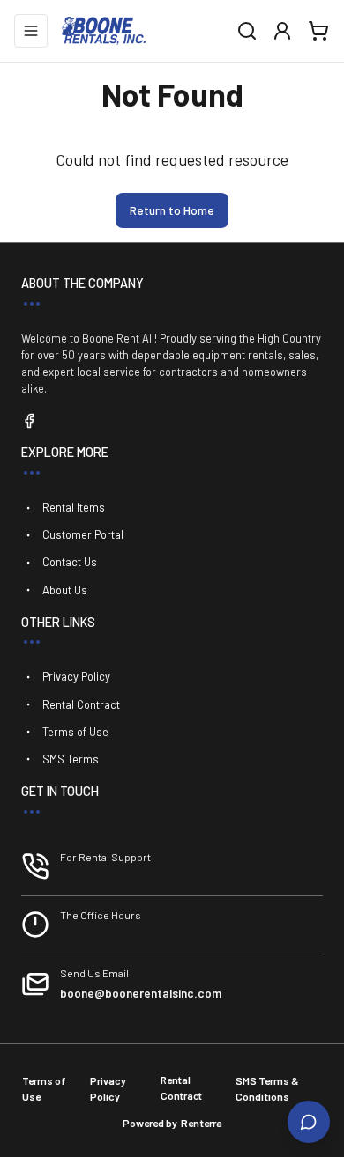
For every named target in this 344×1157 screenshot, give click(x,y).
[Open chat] (309, 1122)
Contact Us (69, 562)
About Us (64, 590)
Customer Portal (82, 534)
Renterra (201, 1122)
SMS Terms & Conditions (267, 1088)
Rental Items (73, 507)
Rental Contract (81, 704)
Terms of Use (75, 732)
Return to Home (172, 210)
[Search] (247, 30)
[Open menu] (31, 31)
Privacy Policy (76, 676)
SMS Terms (70, 759)
